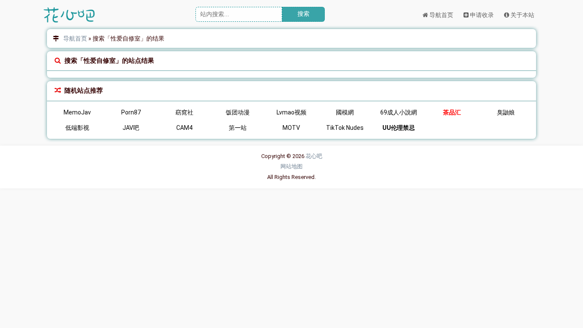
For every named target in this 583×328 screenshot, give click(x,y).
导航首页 (440, 15)
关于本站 (521, 15)
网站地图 (291, 166)
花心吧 (314, 156)
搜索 (303, 13)
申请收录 (481, 15)
